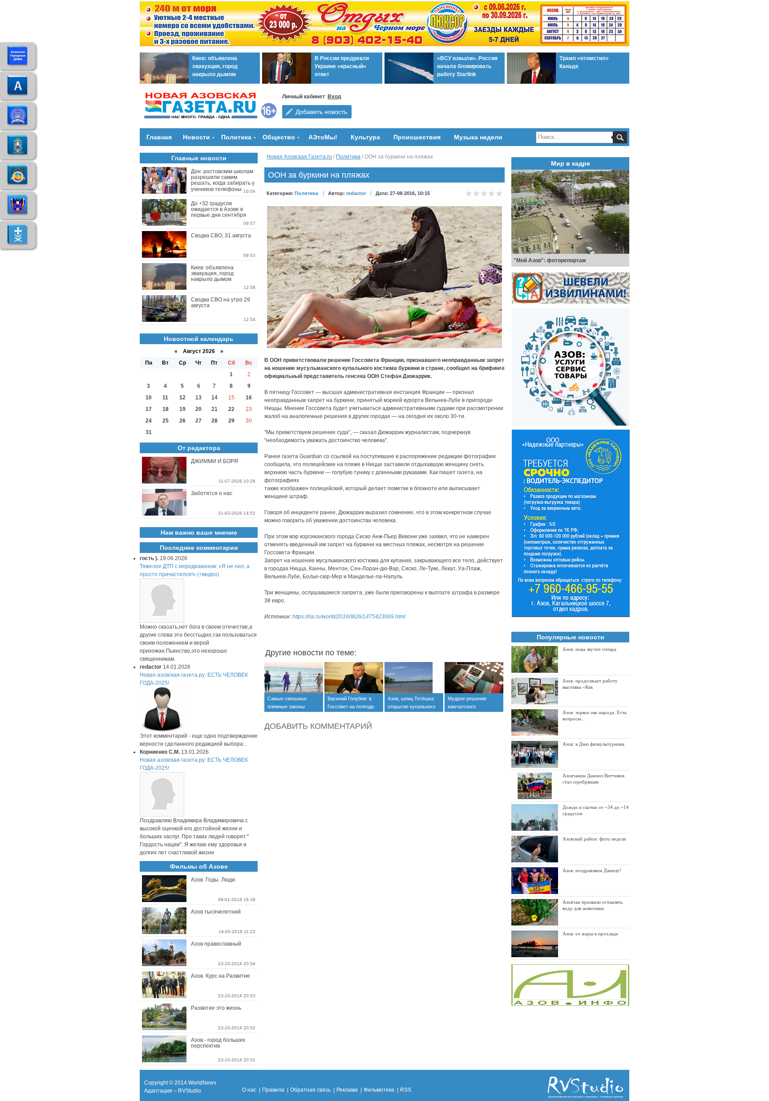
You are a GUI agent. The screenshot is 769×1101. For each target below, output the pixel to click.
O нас (249, 1090)
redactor (356, 193)
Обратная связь (310, 1090)
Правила (273, 1090)
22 (231, 409)
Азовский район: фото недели (594, 838)
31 (149, 432)
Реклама (347, 1090)
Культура (365, 137)
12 (182, 397)
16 (249, 397)
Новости (196, 137)
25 (165, 421)
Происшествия (417, 137)
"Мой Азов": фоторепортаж (550, 260)
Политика (236, 137)
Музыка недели (478, 137)
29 (231, 421)
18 (165, 409)
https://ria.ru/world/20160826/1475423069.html (348, 616)
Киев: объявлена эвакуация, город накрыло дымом (215, 66)
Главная (159, 137)
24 (149, 421)
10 (149, 397)
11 (165, 397)
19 (182, 409)
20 (198, 409)
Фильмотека (379, 1090)
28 (214, 421)
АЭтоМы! (322, 137)
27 (198, 421)
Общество (279, 137)
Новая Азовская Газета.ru (299, 157)
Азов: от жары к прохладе (590, 933)
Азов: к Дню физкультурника (593, 744)
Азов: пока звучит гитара (589, 649)
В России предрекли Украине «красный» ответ (342, 66)
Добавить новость (321, 111)
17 (149, 409)
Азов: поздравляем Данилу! (592, 870)
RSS (405, 1090)
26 (182, 421)
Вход (334, 96)
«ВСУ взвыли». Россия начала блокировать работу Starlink (467, 66)
